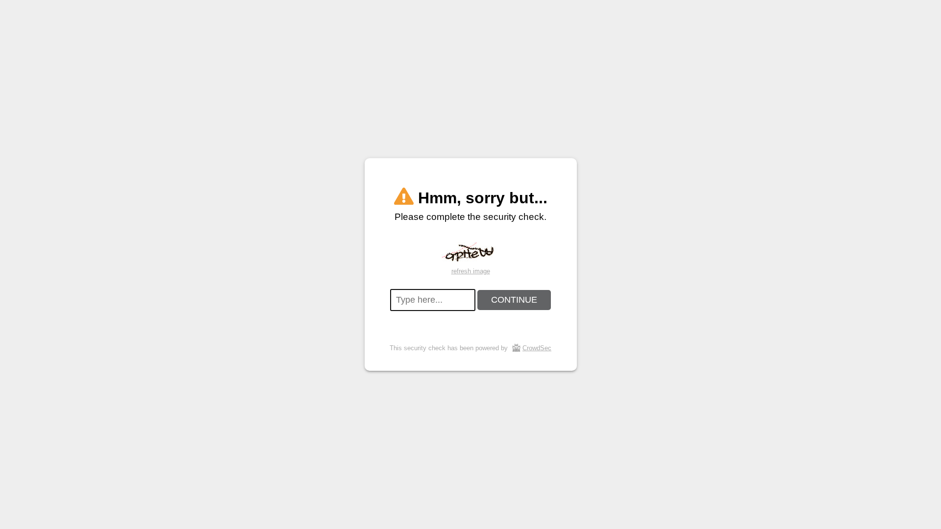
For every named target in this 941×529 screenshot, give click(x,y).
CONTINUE (514, 300)
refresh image (470, 271)
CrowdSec (536, 348)
